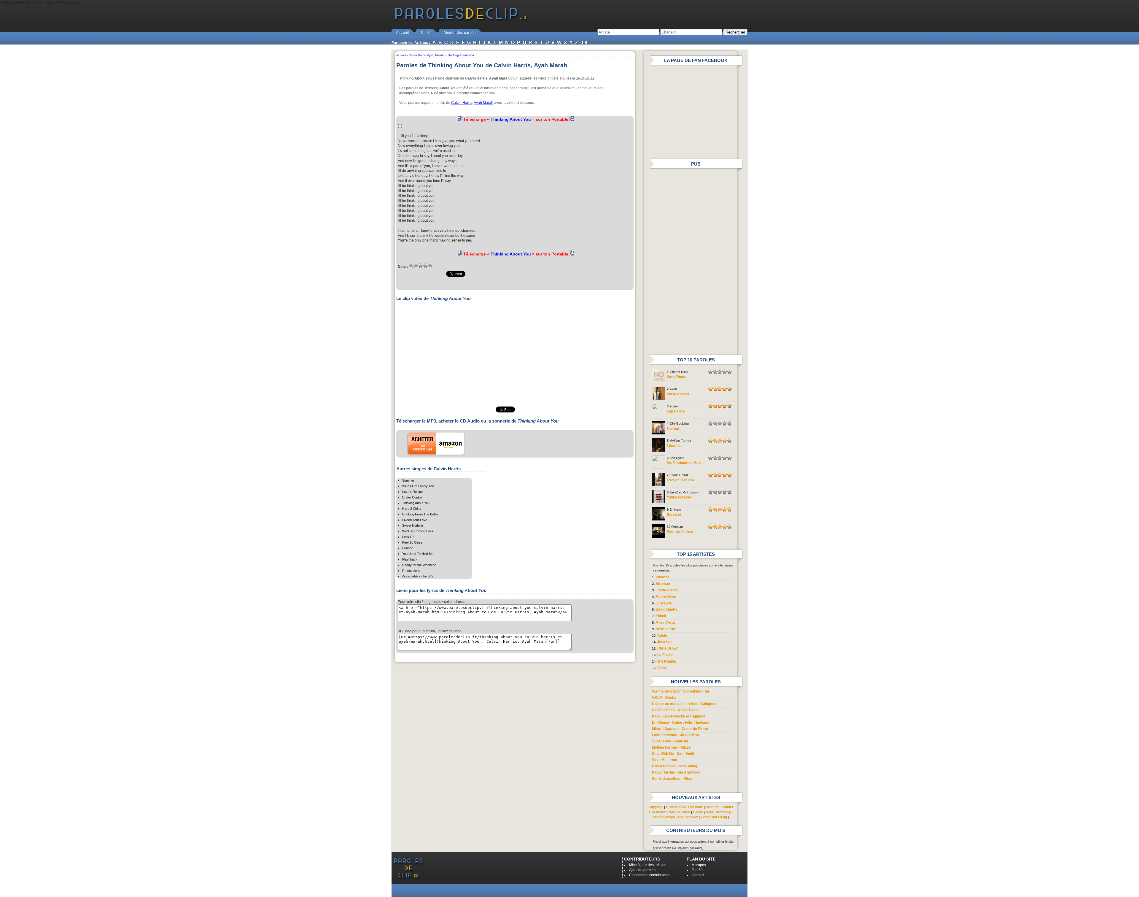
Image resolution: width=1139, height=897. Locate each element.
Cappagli (655, 807)
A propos (699, 865)
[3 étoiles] (420, 265)
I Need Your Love (414, 520)
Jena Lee (664, 642)
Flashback (409, 559)
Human (673, 428)
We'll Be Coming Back (418, 531)
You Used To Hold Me (417, 553)
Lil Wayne (664, 603)
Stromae (663, 584)
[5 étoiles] (430, 265)
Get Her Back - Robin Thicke (676, 710)
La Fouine (665, 655)
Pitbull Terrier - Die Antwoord (676, 772)
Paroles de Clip (461, 20)
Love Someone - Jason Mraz (676, 735)
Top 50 (426, 33)
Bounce (407, 548)
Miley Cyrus (666, 622)
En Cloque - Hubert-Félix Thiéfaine (680, 722)
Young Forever (679, 497)
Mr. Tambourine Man (684, 463)
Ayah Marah (483, 103)
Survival (674, 514)
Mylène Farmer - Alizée (671, 747)
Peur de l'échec (680, 532)
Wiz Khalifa (666, 661)
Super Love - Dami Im (670, 741)
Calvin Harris (461, 103)
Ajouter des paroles (460, 33)
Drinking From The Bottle (420, 514)
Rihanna (662, 577)
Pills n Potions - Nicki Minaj (674, 766)
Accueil (402, 33)
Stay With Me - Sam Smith (673, 754)
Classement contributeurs (649, 875)
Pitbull (661, 616)
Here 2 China (411, 508)
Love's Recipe (412, 491)
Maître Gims (666, 597)
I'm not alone (411, 570)
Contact (698, 875)
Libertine (674, 446)
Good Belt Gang (714, 817)
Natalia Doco (679, 812)
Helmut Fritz (666, 629)
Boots (698, 812)
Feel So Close (412, 542)
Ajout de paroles (642, 870)
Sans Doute (676, 377)
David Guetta (666, 609)
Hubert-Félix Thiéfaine (684, 807)
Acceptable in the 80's (418, 576)
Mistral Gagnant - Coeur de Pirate (680, 729)
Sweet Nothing (412, 525)
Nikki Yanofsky (718, 812)
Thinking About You (415, 503)
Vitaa (661, 668)
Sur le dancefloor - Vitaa (672, 779)
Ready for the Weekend (419, 565)
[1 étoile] (411, 265)
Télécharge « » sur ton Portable (515, 119)
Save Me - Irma (664, 760)
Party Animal (678, 394)
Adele (662, 636)
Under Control (412, 497)
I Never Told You (680, 480)
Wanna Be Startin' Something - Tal (680, 691)
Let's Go (408, 537)
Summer (408, 480)
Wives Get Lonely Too (418, 486)
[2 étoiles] (415, 265)
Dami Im (713, 807)
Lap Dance (676, 411)
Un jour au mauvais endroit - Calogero (684, 704)
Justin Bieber (667, 590)
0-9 (583, 42)
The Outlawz (687, 817)
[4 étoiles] (425, 265)
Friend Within (664, 817)
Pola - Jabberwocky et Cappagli (678, 716)
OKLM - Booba (664, 698)
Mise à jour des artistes (647, 865)
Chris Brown (667, 648)
